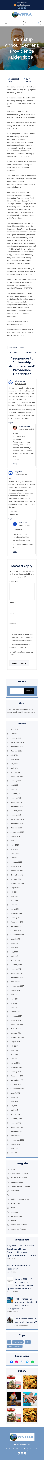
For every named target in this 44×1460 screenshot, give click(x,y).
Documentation (17, 1182)
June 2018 (14, 947)
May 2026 (14, 729)
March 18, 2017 (24, 525)
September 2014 (17, 1140)
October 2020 (16, 828)
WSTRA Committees (19, 1225)
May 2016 (14, 1054)
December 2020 (17, 819)
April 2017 (14, 1007)
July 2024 (14, 755)
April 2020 (15, 853)
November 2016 (17, 1029)
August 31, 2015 (20, 384)
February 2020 (16, 862)
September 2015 (17, 1089)
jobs (27, 1342)
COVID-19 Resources (19, 1178)
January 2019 (16, 918)
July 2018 (14, 943)
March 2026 (15, 734)
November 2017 (17, 977)
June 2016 (14, 1050)
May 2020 (14, 849)
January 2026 (16, 738)
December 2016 (17, 1024)
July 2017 (14, 994)
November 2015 (17, 1080)
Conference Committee (20, 1173)
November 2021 (17, 806)
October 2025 (16, 751)
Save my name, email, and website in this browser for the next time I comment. (22, 637)
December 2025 (17, 742)
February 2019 (16, 913)
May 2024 (14, 764)
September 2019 (17, 883)
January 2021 (16, 815)
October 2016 (16, 1033)
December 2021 (17, 802)
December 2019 (17, 870)
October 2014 (16, 1136)
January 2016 (16, 1071)
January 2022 (16, 798)
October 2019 (16, 879)
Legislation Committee (20, 1199)
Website (13, 624)
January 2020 (16, 866)
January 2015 (16, 1123)
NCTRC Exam (16, 1203)
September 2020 (17, 832)
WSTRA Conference (18, 1229)
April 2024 (15, 768)
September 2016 (17, 1037)
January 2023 (16, 781)
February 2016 (16, 1067)
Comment (14, 581)
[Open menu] (6, 23)
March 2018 (15, 960)
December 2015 (17, 1076)
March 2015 (15, 1114)
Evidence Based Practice (20, 1186)
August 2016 (15, 1042)
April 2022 (14, 789)
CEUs (13, 1169)
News (22, 347)
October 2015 (16, 1084)
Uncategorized (16, 1216)
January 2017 (16, 1020)
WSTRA (13, 1220)
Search (29, 691)
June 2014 (14, 1153)
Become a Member (31, 23)
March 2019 (15, 909)
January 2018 (16, 969)
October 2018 (16, 930)
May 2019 (14, 900)
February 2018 (16, 965)
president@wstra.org (23, 5)
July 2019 (14, 892)
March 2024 (15, 772)
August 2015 (15, 1093)
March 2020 (15, 858)
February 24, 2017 (21, 474)
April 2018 (14, 956)
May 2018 (14, 952)
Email (12, 613)
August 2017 (15, 990)
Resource (14, 1212)
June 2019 (14, 896)
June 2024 (15, 759)
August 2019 (15, 888)
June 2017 (14, 999)
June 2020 (15, 845)
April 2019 (14, 905)
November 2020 (17, 823)
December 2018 (17, 922)
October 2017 (16, 982)
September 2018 (17, 935)
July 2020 (14, 841)
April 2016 (14, 1059)
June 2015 (14, 1101)
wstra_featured (15, 1346)
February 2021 (16, 811)
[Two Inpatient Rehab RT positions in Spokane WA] (10, 1320)
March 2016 (15, 1063)
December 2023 (17, 776)
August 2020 (15, 836)
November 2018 (17, 926)
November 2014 (17, 1131)
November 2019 (17, 875)
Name (13, 603)
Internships (13, 347)
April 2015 (14, 1110)
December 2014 (17, 1127)
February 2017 (16, 1016)
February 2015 (16, 1119)
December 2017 (17, 973)
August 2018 (15, 939)
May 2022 (14, 785)
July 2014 (14, 1148)
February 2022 (16, 794)
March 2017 (15, 1012)
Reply (10, 423)
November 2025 (17, 746)
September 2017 (17, 986)
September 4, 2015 (26, 429)
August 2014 (15, 1144)
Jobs (12, 1195)
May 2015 (14, 1106)
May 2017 (14, 1003)
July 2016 (14, 1046)
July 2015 (14, 1097)
